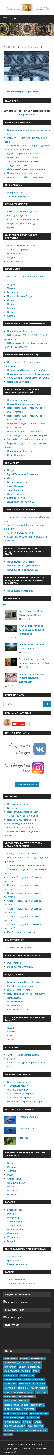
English (11, 1031)
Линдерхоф (13, 1233)
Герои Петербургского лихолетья (24, 431)
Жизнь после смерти (18, 196)
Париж (10, 304)
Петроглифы (37, 1405)
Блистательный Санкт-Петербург (24, 982)
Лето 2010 (12, 1186)
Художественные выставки (21, 1283)
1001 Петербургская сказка (21, 932)
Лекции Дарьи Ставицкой (20, 590)
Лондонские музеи (16, 493)
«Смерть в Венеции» (17, 1089)
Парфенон (24, 1401)
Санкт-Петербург (16, 455)
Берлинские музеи (16, 497)
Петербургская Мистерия (20, 331)
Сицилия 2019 (14, 1256)
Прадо (10, 470)
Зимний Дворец (12, 1379)
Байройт (11, 1241)
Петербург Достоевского (20, 381)
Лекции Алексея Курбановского (23, 565)
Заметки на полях (16, 1279)
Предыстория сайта (17, 804)
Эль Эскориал (35, 1426)
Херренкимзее (14, 1237)
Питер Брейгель (12, 1409)
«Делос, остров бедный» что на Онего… (27, 153)
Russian (11, 1027)
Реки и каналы (12, 1413)
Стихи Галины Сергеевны (20, 947)
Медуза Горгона (39, 1388)
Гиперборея (10, 1375)
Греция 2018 (13, 1260)
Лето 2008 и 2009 (16, 1182)
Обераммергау (14, 1221)
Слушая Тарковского (18, 1082)
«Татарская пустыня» (18, 1085)
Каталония (10, 1388)
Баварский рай (14, 1209)
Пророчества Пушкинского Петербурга (27, 370)
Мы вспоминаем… (16, 962)
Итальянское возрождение (21, 245)
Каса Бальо (39, 1384)
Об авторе (12, 807)
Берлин (11, 308)
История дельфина (28, 1116)
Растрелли (29, 1409)
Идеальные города (17, 400)
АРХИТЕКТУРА (10, 1358)
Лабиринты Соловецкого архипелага (26, 169)
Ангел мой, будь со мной (20, 532)
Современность (15, 261)
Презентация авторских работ (22, 811)
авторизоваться (27, 114)
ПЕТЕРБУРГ (41, 1392)
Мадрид (11, 284)
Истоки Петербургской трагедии (23, 403)
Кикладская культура (18, 215)
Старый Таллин (15, 1178)
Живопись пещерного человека (23, 161)
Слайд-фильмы (12, 1422)
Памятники (29, 1396)
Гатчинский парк (15, 1001)
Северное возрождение (19, 249)
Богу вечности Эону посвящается (24, 219)
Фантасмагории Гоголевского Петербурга (28, 377)
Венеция (11, 312)
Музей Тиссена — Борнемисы (23, 474)
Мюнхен (11, 1213)
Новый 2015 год (15, 1194)
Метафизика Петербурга (20, 986)
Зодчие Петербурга (34, 1379)
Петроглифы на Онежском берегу (24, 157)
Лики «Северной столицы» (20, 989)
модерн (8, 1434)
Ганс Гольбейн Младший (17, 1371)
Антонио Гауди (12, 1363)
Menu (12, 19)
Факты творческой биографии (22, 815)
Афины (11, 227)
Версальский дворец (18, 482)
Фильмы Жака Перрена (19, 1097)
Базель (11, 315)
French (10, 1035)
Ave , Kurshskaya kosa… (19, 1009)
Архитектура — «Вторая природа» (25, 177)
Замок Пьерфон (15, 486)
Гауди (36, 1371)
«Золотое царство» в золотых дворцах (27, 435)
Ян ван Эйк (22, 1430)
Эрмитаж (9, 1430)
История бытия (15, 192)
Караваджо (10, 1384)
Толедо (11, 288)
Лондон (11, 300)
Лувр (9, 478)
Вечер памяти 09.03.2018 (20, 966)
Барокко (37, 1363)
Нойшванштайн (15, 1229)
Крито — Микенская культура (22, 211)
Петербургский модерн (16, 1405)
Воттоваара (34, 1367)
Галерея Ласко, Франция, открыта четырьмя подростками (32, 677)
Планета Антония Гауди (19, 296)
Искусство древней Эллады (21, 223)
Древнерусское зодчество (20, 501)
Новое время (14, 253)
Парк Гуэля (10, 1401)
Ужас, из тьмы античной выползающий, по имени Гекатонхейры (31, 629)
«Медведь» (23, 1137)
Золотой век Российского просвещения (27, 439)
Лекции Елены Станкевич (20, 561)
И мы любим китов (27, 1127)
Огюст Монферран (23, 1392)
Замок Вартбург (15, 490)
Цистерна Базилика (14, 1426)
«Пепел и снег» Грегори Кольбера (24, 1101)
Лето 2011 (12, 1190)
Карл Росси (25, 1384)
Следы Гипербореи (17, 165)
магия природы (38, 1430)
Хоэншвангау (14, 1225)
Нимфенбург (13, 1217)
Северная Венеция (14, 1418)
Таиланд (11, 1170)
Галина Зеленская (30, 47)
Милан (10, 1174)
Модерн (11, 257)
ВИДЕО (22, 1367)
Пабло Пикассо (12, 1396)
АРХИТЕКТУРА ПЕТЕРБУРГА (32, 1358)
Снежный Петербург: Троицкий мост (23, 91)
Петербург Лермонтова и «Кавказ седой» (28, 374)
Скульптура (33, 1418)
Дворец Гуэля (27, 1375)
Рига (24, 1413)
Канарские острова (17, 1264)
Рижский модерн (39, 1413)
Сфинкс (27, 1422)
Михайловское (14, 1005)
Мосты (8, 1392)
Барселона (12, 292)
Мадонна (23, 1388)
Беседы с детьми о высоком (22, 853)
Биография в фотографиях (21, 827)
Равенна (11, 1167)
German (11, 1039)
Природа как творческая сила (22, 173)
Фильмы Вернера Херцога (20, 1093)
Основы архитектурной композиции (26, 865)
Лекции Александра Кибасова (22, 569)
